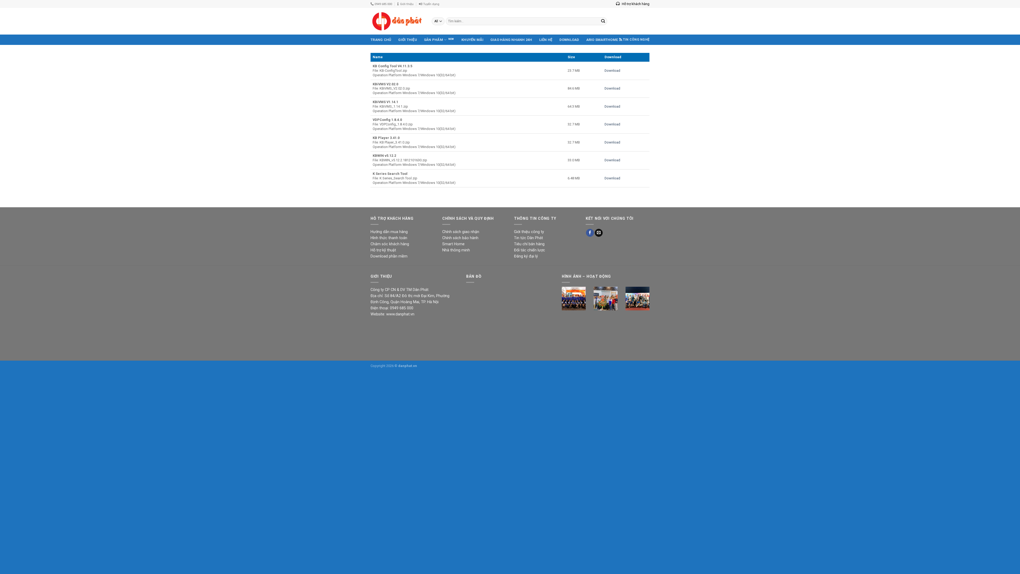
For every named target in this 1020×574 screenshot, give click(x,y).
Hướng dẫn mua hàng (389, 232)
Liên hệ (545, 40)
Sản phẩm (433, 40)
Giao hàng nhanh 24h (511, 40)
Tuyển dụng (430, 4)
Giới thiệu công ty (529, 232)
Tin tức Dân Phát (528, 238)
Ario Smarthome (602, 40)
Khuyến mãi (472, 40)
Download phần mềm (389, 256)
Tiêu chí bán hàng (529, 244)
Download (569, 40)
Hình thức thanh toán (389, 238)
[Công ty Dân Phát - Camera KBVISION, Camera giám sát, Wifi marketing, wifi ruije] (397, 21)
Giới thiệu (406, 4)
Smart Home (453, 244)
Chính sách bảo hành (460, 238)
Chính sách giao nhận (460, 232)
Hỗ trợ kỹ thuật (383, 250)
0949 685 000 (383, 4)
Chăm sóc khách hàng (390, 244)
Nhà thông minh (456, 250)
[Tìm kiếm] (603, 21)
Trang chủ (381, 40)
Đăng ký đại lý (526, 256)
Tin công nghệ (636, 39)
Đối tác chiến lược (529, 250)
